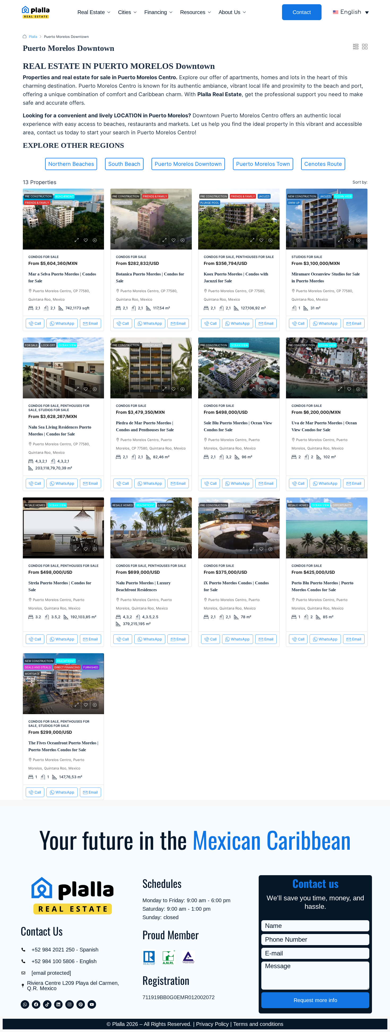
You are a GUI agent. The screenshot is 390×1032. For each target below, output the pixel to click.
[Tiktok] (47, 1004)
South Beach (124, 164)
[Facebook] (36, 1004)
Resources (192, 12)
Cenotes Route (323, 164)
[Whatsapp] (25, 1004)
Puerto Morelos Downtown (188, 164)
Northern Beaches (71, 164)
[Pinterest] (80, 1004)
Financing (155, 12)
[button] (355, 47)
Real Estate (91, 12)
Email (93, 323)
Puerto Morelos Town (263, 164)
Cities (124, 12)
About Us (229, 12)
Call (37, 323)
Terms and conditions (258, 1024)
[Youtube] (92, 1004)
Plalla (33, 36)
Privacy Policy (212, 1024)
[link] (63, 219)
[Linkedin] (58, 1004)
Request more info (315, 1000)
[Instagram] (69, 1004)
